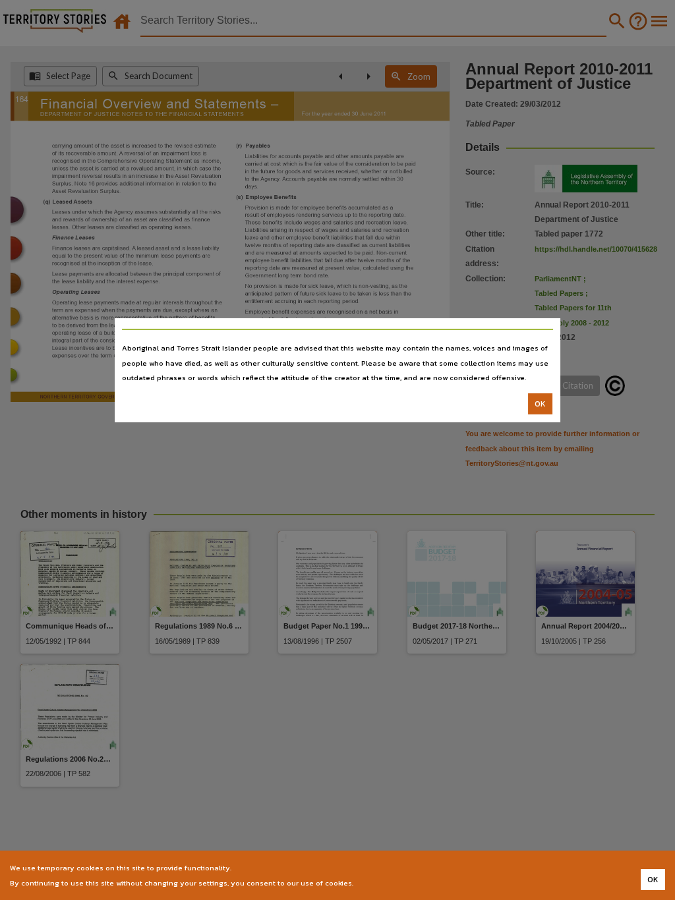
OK (540, 404)
